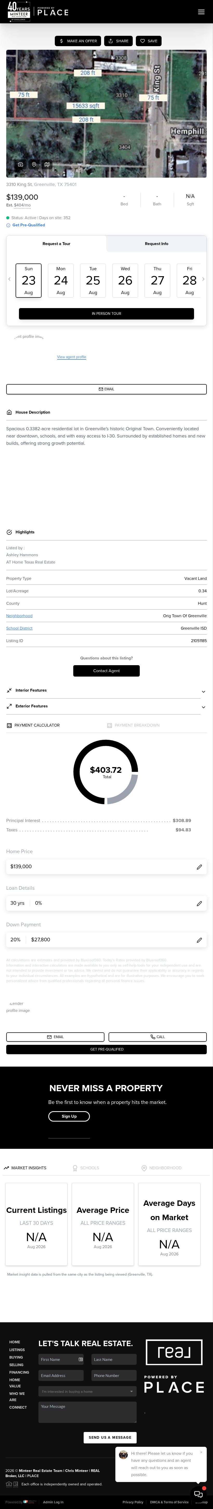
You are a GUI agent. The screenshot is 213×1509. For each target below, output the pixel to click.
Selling (16, 1365)
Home (14, 1342)
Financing (19, 1372)
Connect (18, 1407)
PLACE (33, 1476)
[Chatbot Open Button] (198, 1494)
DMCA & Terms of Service (169, 1502)
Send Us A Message (110, 1437)
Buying (16, 1357)
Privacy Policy (133, 1502)
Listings (17, 1350)
